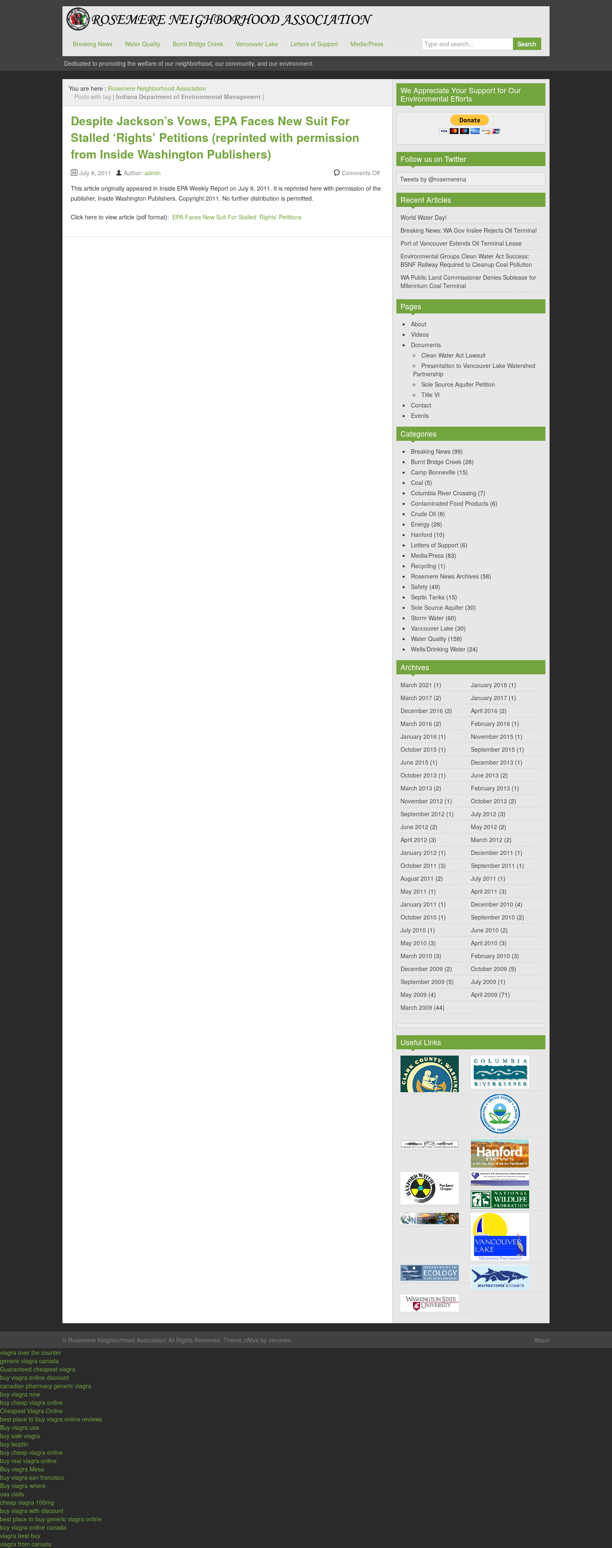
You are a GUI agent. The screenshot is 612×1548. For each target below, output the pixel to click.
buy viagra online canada (33, 1527)
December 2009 (422, 968)
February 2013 (490, 788)
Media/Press (367, 44)
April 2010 (484, 943)
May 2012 (484, 826)
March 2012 (487, 839)
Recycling (423, 566)
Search (526, 44)
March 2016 (416, 723)
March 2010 (416, 956)
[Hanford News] (500, 1152)
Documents (426, 344)
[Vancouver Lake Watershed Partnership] (500, 1236)
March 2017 (416, 697)
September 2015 (493, 749)
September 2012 (423, 814)
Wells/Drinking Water (438, 649)
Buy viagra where (23, 1485)
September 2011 (493, 865)
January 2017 (489, 697)
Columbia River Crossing (443, 493)
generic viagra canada (29, 1361)
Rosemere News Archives (445, 576)
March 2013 (416, 788)
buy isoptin (14, 1444)
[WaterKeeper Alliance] (500, 1276)
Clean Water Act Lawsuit (453, 355)
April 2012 (414, 839)
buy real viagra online (28, 1460)
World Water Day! (424, 217)
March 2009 (416, 1007)
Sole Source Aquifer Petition (458, 384)
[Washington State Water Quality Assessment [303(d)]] (430, 1272)
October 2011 (419, 865)
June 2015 (414, 762)
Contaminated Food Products (449, 503)
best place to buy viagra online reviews (51, 1419)
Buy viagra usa (19, 1427)
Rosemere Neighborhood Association (218, 18)
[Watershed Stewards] (430, 1302)
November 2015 (492, 736)
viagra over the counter (30, 1352)
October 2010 (419, 917)
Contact (421, 405)
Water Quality (142, 44)
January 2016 (419, 736)
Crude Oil (423, 513)
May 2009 (414, 994)
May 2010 (414, 943)
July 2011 (483, 878)
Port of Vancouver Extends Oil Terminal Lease (461, 243)
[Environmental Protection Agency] (500, 1113)
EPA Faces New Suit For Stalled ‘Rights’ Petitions (236, 217)
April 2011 (484, 891)
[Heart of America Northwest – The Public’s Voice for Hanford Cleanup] (500, 1178)
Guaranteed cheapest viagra (37, 1369)
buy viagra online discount (34, 1377)
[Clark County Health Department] (430, 1073)
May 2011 (414, 891)
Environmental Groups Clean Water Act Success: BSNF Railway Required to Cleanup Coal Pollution (466, 260)
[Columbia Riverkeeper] (500, 1071)
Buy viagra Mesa (22, 1469)
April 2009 (484, 994)
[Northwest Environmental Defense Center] (430, 1217)
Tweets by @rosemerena (433, 179)
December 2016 (422, 710)
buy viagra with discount (31, 1510)
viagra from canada (25, 1544)
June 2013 (485, 775)
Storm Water (427, 618)
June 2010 (485, 930)
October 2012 (489, 801)
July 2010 (413, 930)
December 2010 (492, 904)
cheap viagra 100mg (27, 1502)
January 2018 (489, 685)
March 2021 (416, 685)
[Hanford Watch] (430, 1187)
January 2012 (419, 852)
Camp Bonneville (433, 472)
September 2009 (423, 981)
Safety (419, 586)
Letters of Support (314, 44)
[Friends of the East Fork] (430, 1143)
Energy (420, 524)
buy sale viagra (20, 1435)
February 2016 (490, 723)
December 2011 (492, 852)
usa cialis (12, 1494)
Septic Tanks (428, 597)
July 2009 (483, 981)
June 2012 (414, 826)
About (418, 324)
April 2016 (484, 710)
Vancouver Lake (257, 44)
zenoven (280, 1340)
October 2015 (419, 749)
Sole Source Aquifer (437, 607)
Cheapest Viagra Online (31, 1410)
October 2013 (419, 775)
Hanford (421, 534)
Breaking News (92, 44)
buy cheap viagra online (31, 1402)
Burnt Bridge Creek (198, 44)
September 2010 (493, 917)
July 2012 (483, 814)
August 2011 (417, 878)
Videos (420, 334)
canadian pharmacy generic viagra (45, 1386)
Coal (417, 482)
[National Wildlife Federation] (500, 1198)
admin (152, 173)
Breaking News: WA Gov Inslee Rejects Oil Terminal (469, 230)
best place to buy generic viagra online (51, 1519)
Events (420, 415)
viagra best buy (20, 1535)
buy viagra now (20, 1394)
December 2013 (492, 762)
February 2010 (490, 956)
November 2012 (422, 801)
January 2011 (419, 904)
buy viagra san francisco (32, 1477)
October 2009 (489, 968)
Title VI (430, 394)
